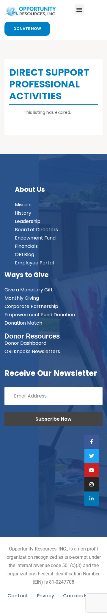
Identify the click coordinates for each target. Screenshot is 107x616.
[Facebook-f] (91, 442)
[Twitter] (91, 456)
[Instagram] (91, 484)
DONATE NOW (27, 28)
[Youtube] (91, 470)
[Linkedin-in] (91, 498)
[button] (79, 9)
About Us (30, 189)
